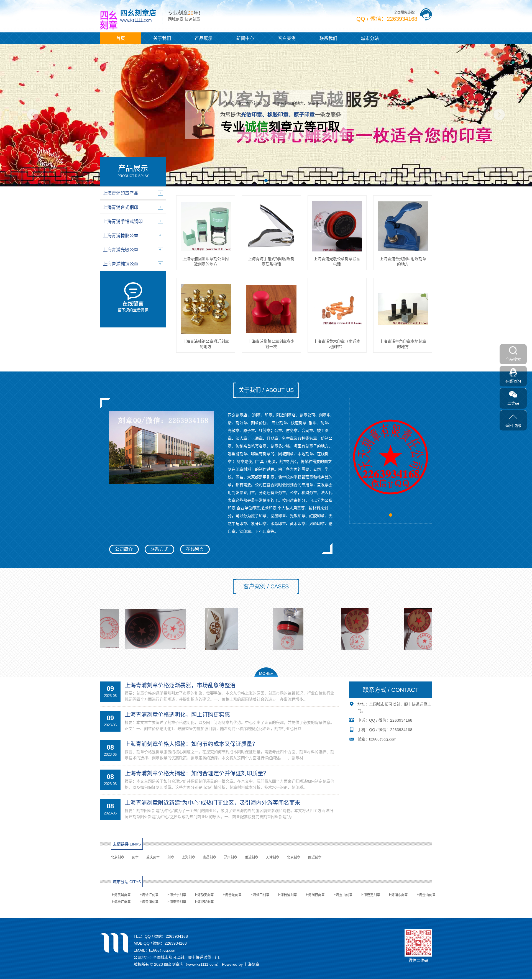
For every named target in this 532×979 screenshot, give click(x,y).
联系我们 (328, 38)
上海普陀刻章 (232, 895)
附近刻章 (251, 857)
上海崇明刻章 (204, 902)
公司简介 (124, 549)
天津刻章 (272, 857)
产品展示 (204, 38)
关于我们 (162, 38)
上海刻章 (188, 857)
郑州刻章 (230, 857)
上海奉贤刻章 (176, 902)
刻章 (135, 857)
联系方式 (159, 549)
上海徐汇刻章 (148, 895)
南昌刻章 (209, 857)
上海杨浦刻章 (287, 895)
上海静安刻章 (204, 895)
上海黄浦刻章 (121, 895)
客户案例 (287, 38)
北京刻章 (117, 857)
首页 (120, 38)
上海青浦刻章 (148, 902)
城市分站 (370, 38)
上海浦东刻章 (398, 895)
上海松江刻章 (121, 902)
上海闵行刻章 (315, 895)
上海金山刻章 (426, 895)
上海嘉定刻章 (370, 895)
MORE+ (266, 673)
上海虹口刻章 (259, 895)
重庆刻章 (153, 857)
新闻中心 (245, 38)
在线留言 (195, 549)
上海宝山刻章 (342, 895)
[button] (266, 180)
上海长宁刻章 (176, 895)
